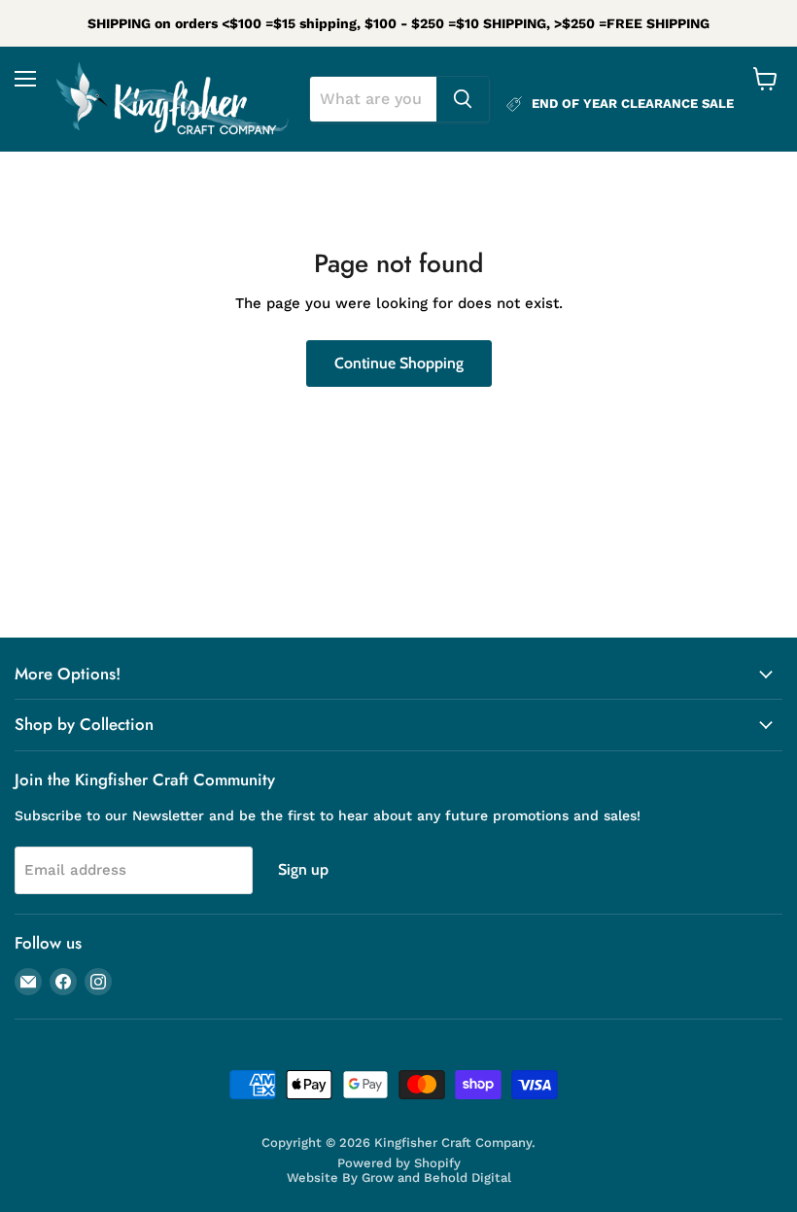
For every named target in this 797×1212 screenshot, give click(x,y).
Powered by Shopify (399, 1163)
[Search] (462, 99)
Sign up (303, 869)
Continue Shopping (399, 363)
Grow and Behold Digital (436, 1177)
